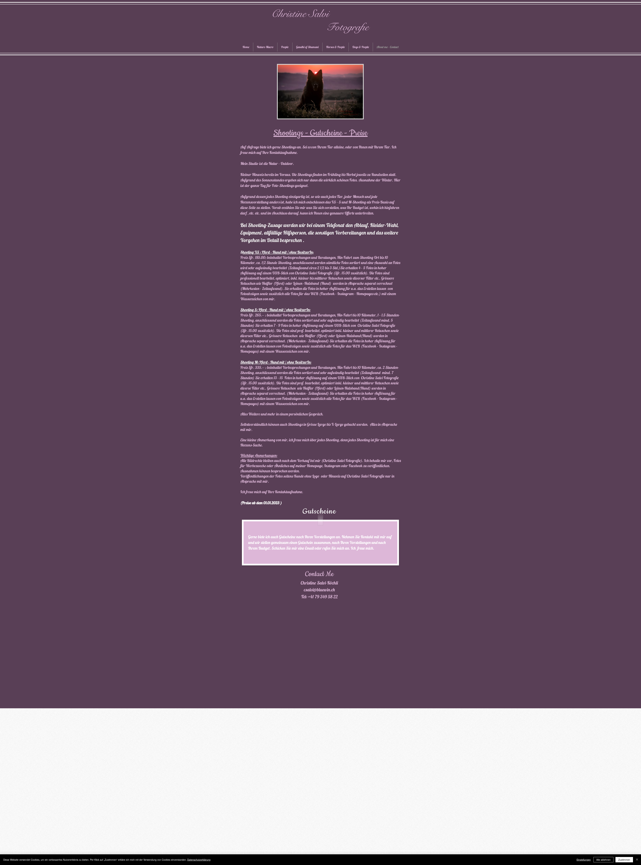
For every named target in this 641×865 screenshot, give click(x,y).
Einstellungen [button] (584, 859)
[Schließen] (637, 859)
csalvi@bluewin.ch (319, 589)
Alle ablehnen (603, 859)
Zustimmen (624, 859)
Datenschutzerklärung (198, 859)
